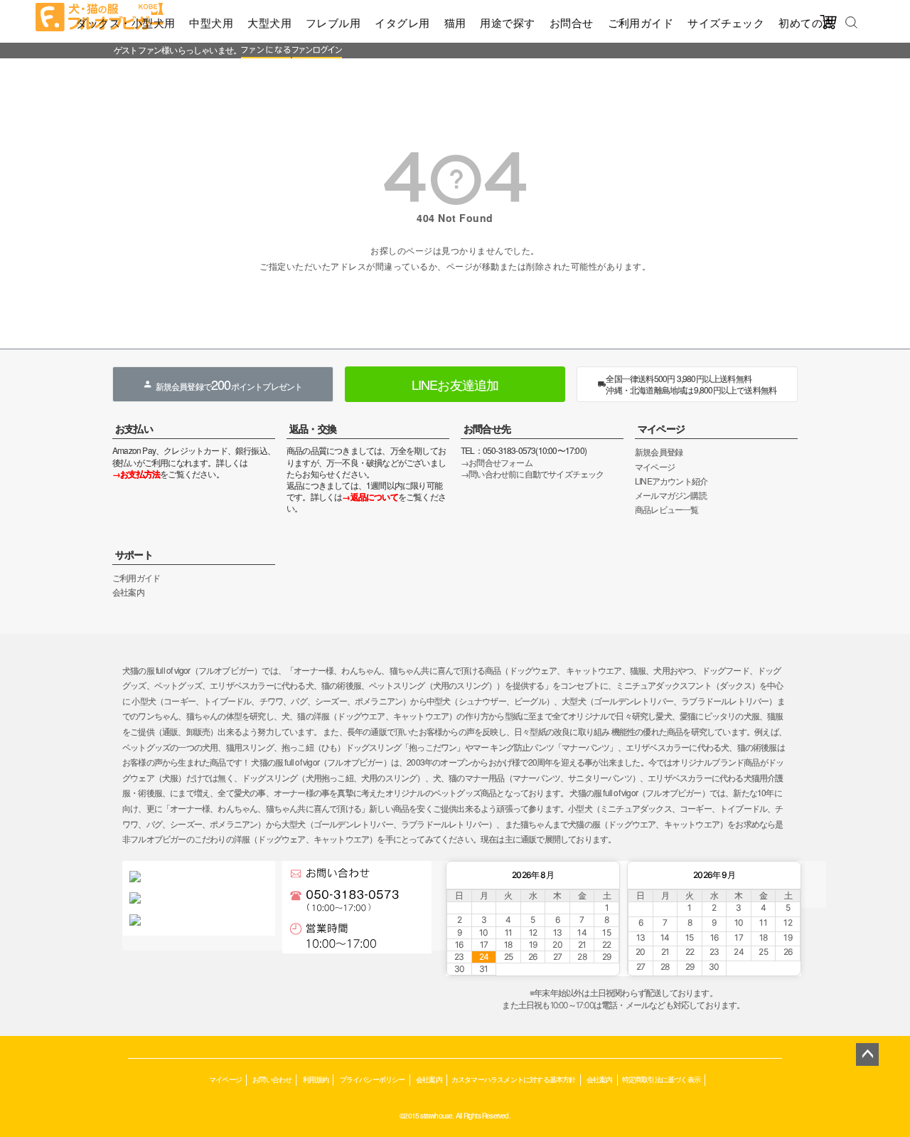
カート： (357, 66)
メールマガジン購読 (671, 495)
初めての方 (805, 22)
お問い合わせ (271, 1079)
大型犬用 (269, 22)
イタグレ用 (402, 22)
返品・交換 (312, 428)
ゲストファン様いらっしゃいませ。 (177, 49)
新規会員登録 (658, 451)
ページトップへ (867, 1054)
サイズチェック (725, 22)
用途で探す (507, 22)
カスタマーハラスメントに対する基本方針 (513, 1079)
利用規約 (316, 1079)
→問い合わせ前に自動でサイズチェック (532, 473)
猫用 (455, 22)
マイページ (661, 428)
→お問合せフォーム (496, 462)
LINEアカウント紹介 (671, 481)
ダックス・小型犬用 (125, 22)
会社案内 (128, 592)
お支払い (134, 428)
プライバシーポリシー (372, 1079)
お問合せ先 (487, 428)
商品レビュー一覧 (667, 509)
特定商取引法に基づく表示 (661, 1079)
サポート (134, 554)
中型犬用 (211, 22)
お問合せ (572, 22)
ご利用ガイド (641, 22)
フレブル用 (333, 22)
